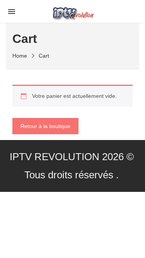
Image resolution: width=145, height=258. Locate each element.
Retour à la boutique (45, 126)
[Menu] (11, 11)
